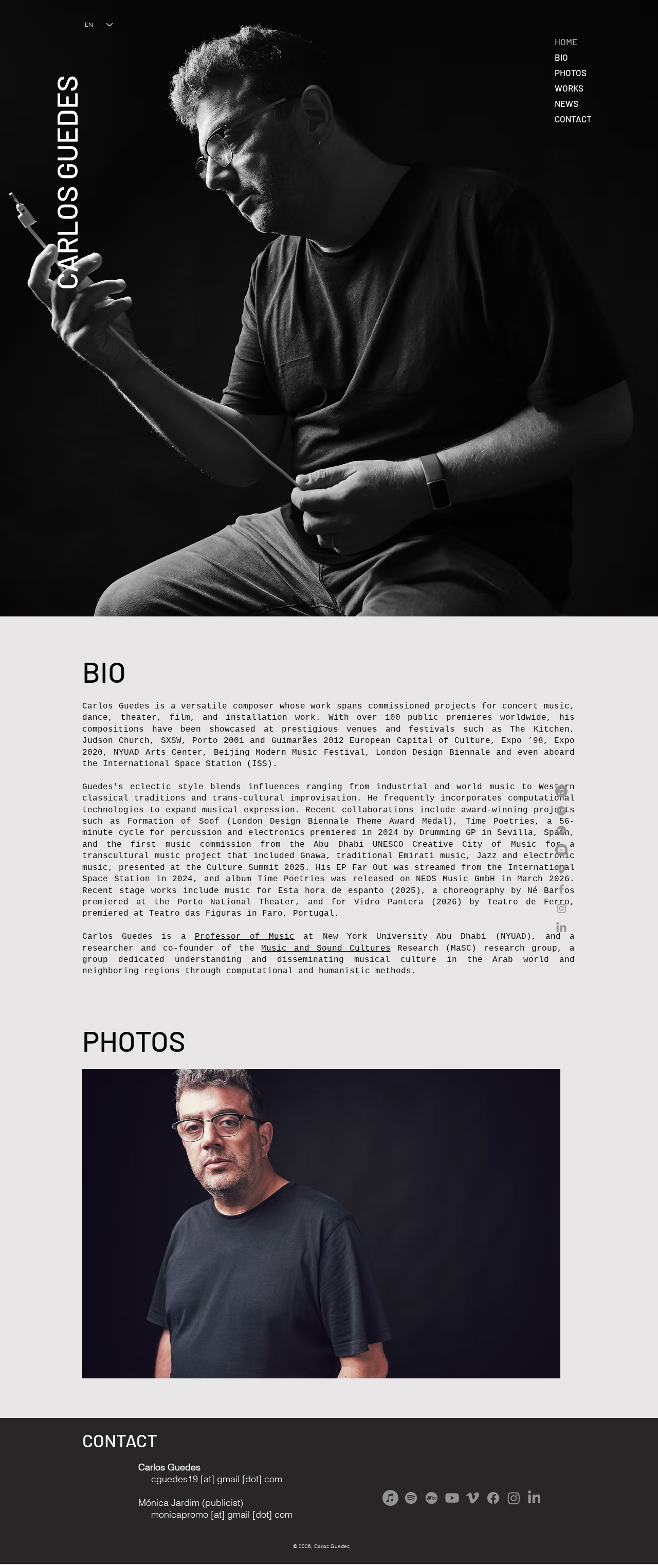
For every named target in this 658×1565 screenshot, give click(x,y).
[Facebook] (561, 889)
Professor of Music (245, 936)
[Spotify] (561, 811)
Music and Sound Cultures (325, 948)
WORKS (569, 88)
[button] (321, 1223)
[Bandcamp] (561, 830)
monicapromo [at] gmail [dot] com (215, 1514)
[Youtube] (561, 850)
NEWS (566, 103)
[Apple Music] (561, 791)
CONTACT (573, 119)
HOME (566, 42)
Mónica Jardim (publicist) (190, 1502)
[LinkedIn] (561, 928)
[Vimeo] (561, 869)
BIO (561, 57)
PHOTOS (571, 72)
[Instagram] (561, 908)
